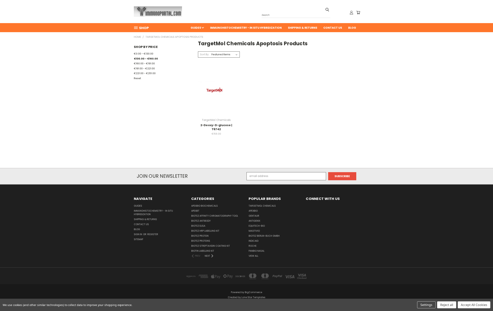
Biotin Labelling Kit (202, 250)
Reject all (446, 305)
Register (152, 234)
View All (253, 255)
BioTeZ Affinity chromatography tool (214, 215)
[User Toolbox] (351, 12)
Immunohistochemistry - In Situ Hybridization (246, 28)
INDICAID (253, 240)
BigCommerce (253, 292)
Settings (426, 305)
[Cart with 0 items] (358, 12)
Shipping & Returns (302, 28)
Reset (137, 78)
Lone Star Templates (253, 297)
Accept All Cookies (474, 305)
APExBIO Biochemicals (204, 205)
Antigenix (254, 220)
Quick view (216, 83)
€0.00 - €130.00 (143, 53)
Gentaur (254, 215)
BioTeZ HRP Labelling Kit (205, 230)
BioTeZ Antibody (201, 220)
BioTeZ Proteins (200, 240)
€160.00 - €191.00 (144, 63)
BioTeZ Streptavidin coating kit (210, 245)
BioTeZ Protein (200, 235)
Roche (253, 245)
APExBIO (253, 210)
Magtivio (254, 230)
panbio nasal (256, 250)
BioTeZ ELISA (198, 225)
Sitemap (138, 239)
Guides (196, 28)
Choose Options (216, 98)
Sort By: (204, 54)
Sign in (138, 234)
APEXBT (195, 210)
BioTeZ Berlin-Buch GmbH (264, 235)
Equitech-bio (257, 225)
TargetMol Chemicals (262, 205)
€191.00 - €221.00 (144, 68)
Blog (352, 28)
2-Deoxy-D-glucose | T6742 (216, 127)
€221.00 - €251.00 (145, 73)
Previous (483, 299)
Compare (215, 90)
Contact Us (332, 28)
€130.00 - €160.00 (146, 58)
